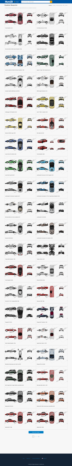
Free (23, 458)
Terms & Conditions (36, 458)
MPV (63, 5)
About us (28, 458)
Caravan (53, 5)
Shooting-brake (59, 5)
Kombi (66, 5)
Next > (39, 436)
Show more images (35, 432)
